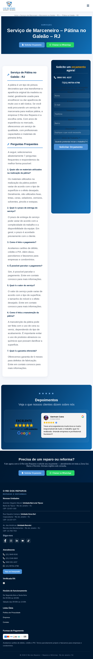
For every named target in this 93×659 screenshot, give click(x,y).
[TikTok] (28, 540)
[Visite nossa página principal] (14, 6)
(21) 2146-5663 (12, 558)
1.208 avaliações (31, 429)
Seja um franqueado (12, 571)
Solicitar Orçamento (33, 45)
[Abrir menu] (88, 5)
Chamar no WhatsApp (61, 45)
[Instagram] (11, 540)
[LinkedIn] (17, 540)
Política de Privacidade (11, 613)
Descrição (71, 129)
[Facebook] (5, 540)
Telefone (71, 110)
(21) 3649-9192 (12, 554)
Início (16, 15)
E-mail (71, 101)
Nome (70, 92)
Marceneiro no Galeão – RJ (49, 15)
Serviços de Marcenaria (28, 15)
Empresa (6, 617)
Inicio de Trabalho (71, 138)
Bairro (71, 119)
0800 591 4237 (64, 77)
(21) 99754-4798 (72, 82)
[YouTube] (22, 540)
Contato (6, 622)
